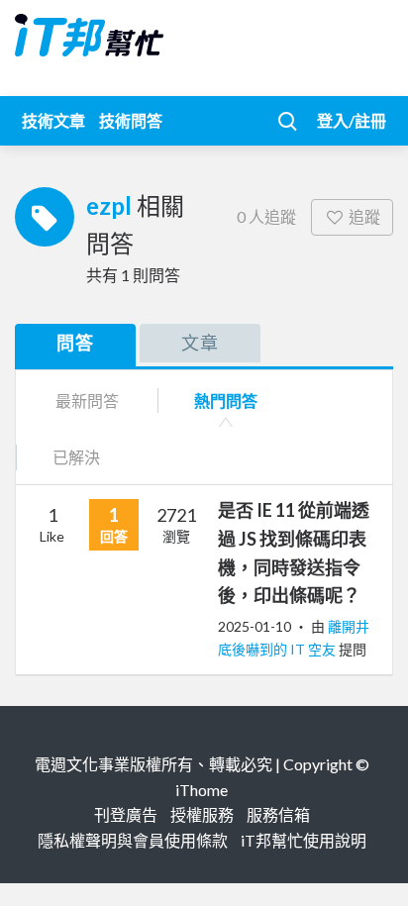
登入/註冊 (351, 120)
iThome (201, 789)
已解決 (76, 457)
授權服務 (202, 814)
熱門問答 (225, 400)
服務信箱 (278, 814)
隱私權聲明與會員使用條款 (133, 840)
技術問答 (130, 120)
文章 (200, 342)
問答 (75, 342)
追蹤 (364, 216)
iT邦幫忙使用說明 (303, 840)
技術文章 (53, 120)
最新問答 (87, 400)
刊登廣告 (125, 814)
